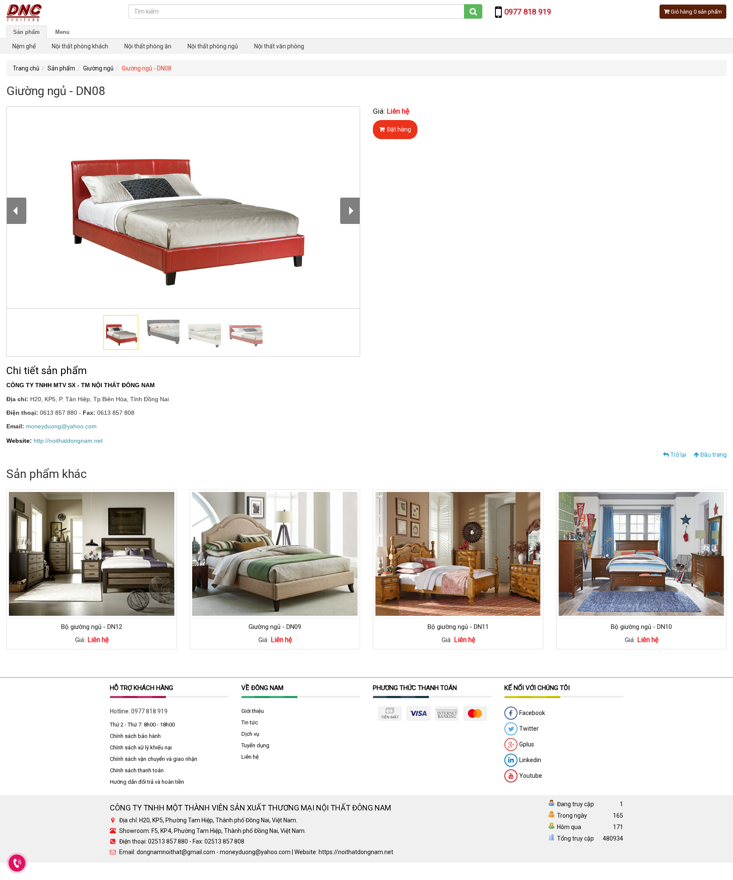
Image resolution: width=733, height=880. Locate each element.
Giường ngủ (98, 68)
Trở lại (677, 454)
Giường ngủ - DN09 (275, 627)
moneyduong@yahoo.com (61, 426)
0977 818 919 (149, 711)
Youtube (530, 775)
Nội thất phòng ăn (147, 46)
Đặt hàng (399, 129)
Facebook (531, 712)
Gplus (526, 743)
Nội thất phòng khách (80, 46)
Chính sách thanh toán (137, 770)
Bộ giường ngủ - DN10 (641, 627)
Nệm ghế (24, 46)
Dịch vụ (250, 734)
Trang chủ (26, 68)
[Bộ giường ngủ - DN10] (641, 553)
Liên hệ (250, 757)
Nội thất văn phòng (279, 46)
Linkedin (529, 759)
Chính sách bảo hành (135, 736)
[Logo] (24, 12)
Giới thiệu (252, 711)
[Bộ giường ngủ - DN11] (458, 553)
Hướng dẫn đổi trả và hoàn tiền (147, 782)
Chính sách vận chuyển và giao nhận (153, 759)
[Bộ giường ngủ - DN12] (91, 553)
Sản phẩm (26, 32)
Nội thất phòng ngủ (212, 46)
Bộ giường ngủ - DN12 (91, 627)
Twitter (528, 728)
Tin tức (249, 722)
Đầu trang (713, 454)
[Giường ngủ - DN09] (275, 553)
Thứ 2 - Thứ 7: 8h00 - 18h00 (142, 724)
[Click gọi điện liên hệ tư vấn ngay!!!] (16, 863)
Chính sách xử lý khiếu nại (141, 747)
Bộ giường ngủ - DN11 (458, 627)
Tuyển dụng (255, 745)
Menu (62, 32)
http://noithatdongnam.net (68, 440)
